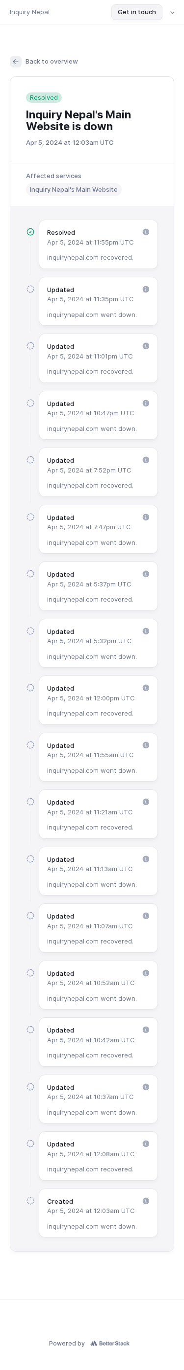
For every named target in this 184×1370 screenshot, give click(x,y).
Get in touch (137, 12)
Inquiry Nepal (30, 12)
